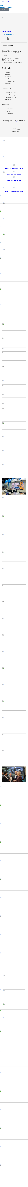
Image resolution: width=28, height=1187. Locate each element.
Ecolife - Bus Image (14, 181)
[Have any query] (3, 27)
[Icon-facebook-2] (3, 39)
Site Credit (18, 121)
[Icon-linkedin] (17, 39)
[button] (25, 1)
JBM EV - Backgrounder (14, 191)
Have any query (6, 31)
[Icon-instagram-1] (13, 39)
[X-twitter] (8, 39)
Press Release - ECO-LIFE (14, 168)
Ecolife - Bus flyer (14, 175)
